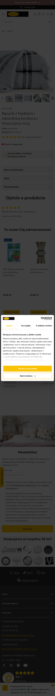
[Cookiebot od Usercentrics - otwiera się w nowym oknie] (41, 318)
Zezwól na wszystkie (27, 368)
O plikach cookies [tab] (44, 325)
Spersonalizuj (26, 376)
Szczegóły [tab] (25, 325)
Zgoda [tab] (9, 325)
